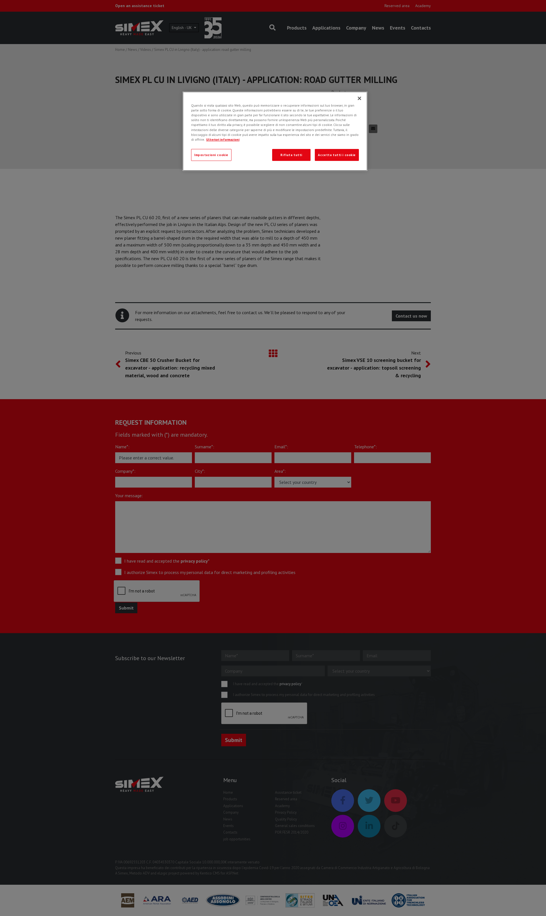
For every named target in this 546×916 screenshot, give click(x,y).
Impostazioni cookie (211, 155)
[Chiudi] (359, 98)
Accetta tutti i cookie (337, 155)
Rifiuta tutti (291, 155)
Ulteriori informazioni (222, 139)
